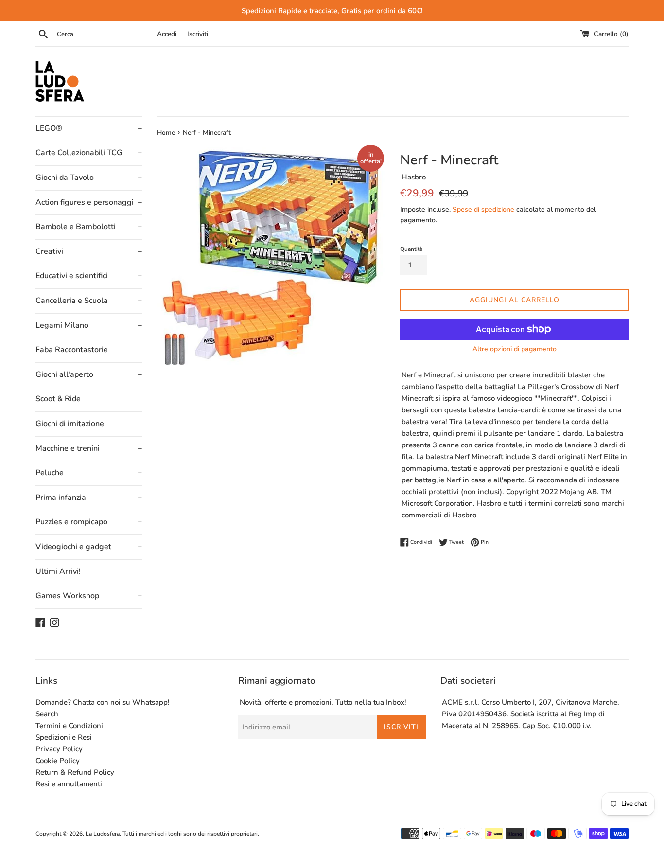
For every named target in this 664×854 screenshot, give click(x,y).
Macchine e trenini (88, 448)
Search (46, 714)
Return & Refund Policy (74, 772)
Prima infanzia (88, 497)
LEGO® (88, 128)
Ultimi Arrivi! (58, 571)
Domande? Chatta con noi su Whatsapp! (102, 702)
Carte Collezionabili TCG (88, 152)
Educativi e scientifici (88, 275)
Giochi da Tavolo (88, 177)
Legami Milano (88, 325)
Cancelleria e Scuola (88, 300)
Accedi (166, 33)
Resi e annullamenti (68, 784)
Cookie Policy (57, 760)
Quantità (411, 249)
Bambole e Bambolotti (88, 226)
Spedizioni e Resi (63, 737)
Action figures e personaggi (88, 202)
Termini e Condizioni (69, 725)
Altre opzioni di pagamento (514, 349)
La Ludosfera (103, 833)
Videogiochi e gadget (88, 546)
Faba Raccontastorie (71, 349)
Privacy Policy (59, 749)
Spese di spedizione (483, 209)
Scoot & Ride (58, 398)
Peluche (88, 472)
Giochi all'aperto (88, 374)
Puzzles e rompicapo (88, 521)
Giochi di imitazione (69, 423)
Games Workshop (88, 595)
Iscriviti (197, 33)
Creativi (88, 251)
